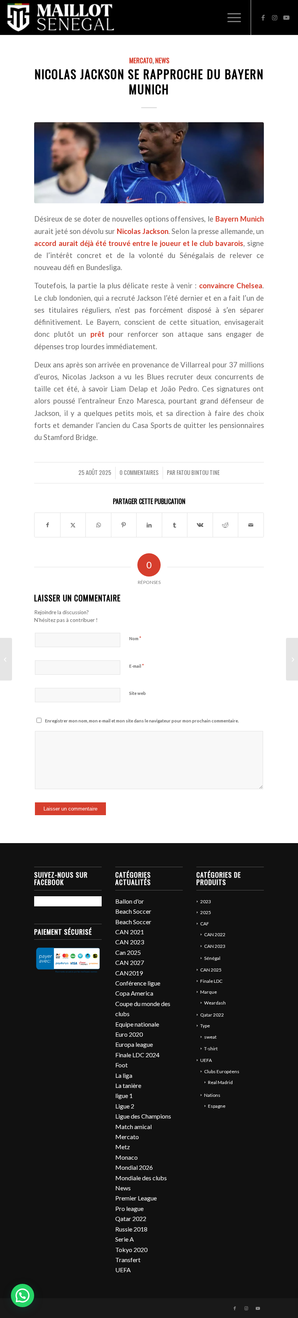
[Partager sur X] (73, 525)
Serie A (124, 1239)
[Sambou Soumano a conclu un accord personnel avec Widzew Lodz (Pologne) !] (6, 659)
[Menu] (230, 17)
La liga (123, 1075)
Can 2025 (128, 952)
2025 (205, 912)
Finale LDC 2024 (137, 1054)
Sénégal (212, 958)
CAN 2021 (129, 931)
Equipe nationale (137, 1024)
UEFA (123, 1269)
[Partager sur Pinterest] (123, 525)
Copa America (134, 993)
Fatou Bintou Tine (198, 472)
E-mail (136, 666)
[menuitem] (230, 17)
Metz (122, 1146)
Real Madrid (220, 1082)
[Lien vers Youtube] (286, 17)
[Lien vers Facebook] (263, 17)
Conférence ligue (137, 983)
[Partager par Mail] (250, 525)
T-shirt (211, 1048)
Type (205, 1026)
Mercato (140, 60)
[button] (22, 1295)
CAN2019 (129, 973)
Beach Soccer (133, 911)
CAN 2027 (129, 962)
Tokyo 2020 (131, 1249)
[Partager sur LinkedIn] (149, 525)
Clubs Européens (221, 1071)
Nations (212, 1095)
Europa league (134, 1044)
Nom (135, 638)
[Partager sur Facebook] (47, 525)
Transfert (127, 1259)
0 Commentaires (139, 472)
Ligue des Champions (143, 1116)
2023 (205, 901)
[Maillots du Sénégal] (60, 17)
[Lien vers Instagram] (275, 17)
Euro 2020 (129, 1034)
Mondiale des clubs (141, 1177)
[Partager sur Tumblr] (174, 525)
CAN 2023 (129, 942)
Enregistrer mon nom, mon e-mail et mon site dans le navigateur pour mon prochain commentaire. (142, 720)
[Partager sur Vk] (199, 525)
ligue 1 (124, 1095)
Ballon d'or (129, 901)
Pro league (129, 1208)
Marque (208, 992)
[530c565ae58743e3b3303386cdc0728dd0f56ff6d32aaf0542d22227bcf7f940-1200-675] (148, 162)
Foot (121, 1065)
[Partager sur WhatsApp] (98, 525)
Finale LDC (211, 981)
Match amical (133, 1126)
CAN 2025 (211, 970)
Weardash (215, 1003)
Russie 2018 (131, 1229)
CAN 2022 (214, 934)
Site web (137, 693)
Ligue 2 (124, 1106)
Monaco (126, 1157)
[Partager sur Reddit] (225, 525)
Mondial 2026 (134, 1167)
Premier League (136, 1198)
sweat (210, 1037)
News (162, 60)
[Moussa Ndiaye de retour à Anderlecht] (292, 659)
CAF (204, 924)
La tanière (128, 1085)
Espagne (216, 1106)
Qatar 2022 (130, 1218)
